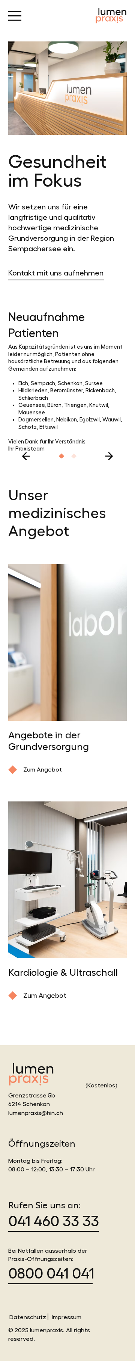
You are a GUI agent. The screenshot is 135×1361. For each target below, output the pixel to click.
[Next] (109, 456)
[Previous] (26, 456)
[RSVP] (61, 456)
